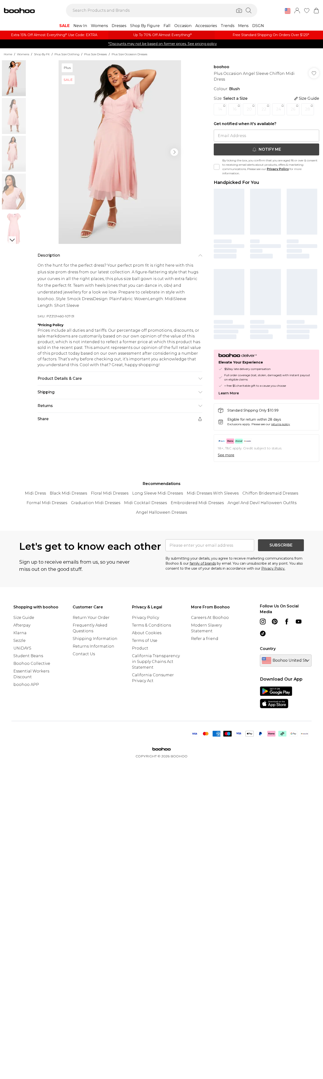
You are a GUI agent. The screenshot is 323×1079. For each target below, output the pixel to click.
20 (249, 109)
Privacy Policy (278, 169)
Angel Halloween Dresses (161, 512)
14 (220, 109)
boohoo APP (26, 684)
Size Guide (23, 617)
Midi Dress (35, 493)
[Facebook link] (287, 621)
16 (234, 109)
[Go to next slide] (174, 152)
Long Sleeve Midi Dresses (157, 493)
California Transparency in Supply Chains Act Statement (156, 662)
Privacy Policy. (273, 568)
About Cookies (146, 633)
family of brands (203, 563)
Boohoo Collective (31, 663)
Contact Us (84, 654)
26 (293, 109)
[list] (120, 152)
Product (140, 648)
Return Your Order (91, 617)
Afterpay (21, 625)
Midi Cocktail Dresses (145, 503)
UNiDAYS (22, 648)
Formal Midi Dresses (47, 503)
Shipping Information (95, 638)
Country (268, 648)
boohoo (221, 67)
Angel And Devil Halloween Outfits (262, 503)
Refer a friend (204, 638)
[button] (287, 11)
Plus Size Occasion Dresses (129, 54)
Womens (23, 54)
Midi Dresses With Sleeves (213, 493)
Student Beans (28, 656)
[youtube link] (298, 621)
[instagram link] (263, 621)
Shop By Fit (42, 54)
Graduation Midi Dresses (95, 503)
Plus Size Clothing (67, 54)
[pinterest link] (275, 621)
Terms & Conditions (151, 625)
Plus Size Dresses (95, 54)
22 (264, 109)
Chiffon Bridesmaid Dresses (270, 493)
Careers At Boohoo (210, 617)
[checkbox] (216, 167)
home (8, 54)
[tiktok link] (263, 633)
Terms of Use (144, 640)
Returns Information (93, 646)
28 (307, 109)
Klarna (20, 633)
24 (278, 109)
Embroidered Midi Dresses (197, 503)
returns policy (280, 424)
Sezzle (19, 640)
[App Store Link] (276, 697)
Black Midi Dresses (68, 493)
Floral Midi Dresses (109, 493)
